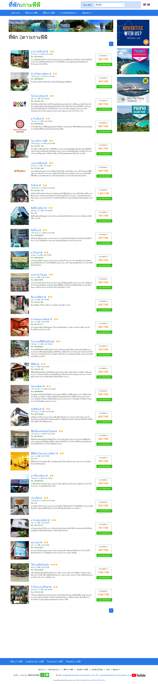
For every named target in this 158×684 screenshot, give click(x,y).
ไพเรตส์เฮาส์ (37, 386)
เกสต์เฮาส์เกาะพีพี (35, 661)
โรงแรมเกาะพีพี (55, 661)
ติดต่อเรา (87, 12)
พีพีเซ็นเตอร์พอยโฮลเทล (44, 431)
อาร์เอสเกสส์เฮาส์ (40, 520)
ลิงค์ (108, 670)
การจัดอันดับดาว (68, 12)
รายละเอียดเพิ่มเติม (104, 64)
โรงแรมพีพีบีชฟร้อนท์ (42, 341)
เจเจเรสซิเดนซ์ (39, 163)
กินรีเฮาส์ (36, 185)
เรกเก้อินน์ (36, 497)
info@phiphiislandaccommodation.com (78, 675)
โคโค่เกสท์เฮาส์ (39, 96)
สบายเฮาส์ (36, 542)
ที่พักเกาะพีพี (31, 12)
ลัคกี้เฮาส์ (36, 230)
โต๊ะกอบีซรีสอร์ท (40, 564)
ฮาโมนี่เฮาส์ (37, 118)
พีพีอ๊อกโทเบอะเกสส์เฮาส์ (44, 453)
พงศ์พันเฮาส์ (37, 408)
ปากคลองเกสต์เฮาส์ (41, 319)
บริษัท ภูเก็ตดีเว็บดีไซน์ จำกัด (95, 680)
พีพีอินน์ (35, 364)
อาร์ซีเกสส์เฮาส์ (39, 475)
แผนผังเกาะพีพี (82, 670)
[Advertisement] (61, 634)
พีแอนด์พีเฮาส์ (38, 296)
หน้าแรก (15, 12)
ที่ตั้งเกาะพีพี (49, 12)
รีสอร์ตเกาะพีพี (73, 661)
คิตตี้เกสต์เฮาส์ (39, 208)
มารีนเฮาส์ (36, 252)
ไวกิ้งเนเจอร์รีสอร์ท (41, 586)
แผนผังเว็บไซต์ (97, 670)
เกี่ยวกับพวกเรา (54, 670)
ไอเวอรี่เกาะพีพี (39, 140)
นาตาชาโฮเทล (39, 274)
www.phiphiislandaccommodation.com (115, 675)
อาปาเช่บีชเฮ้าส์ (39, 51)
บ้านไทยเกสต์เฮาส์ (41, 73)
